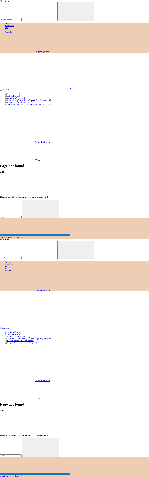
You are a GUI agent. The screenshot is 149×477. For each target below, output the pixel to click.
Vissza (38, 160)
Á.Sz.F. (7, 30)
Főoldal (7, 24)
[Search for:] (11, 217)
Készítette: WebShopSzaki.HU (11, 237)
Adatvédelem (9, 26)
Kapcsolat (8, 32)
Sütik (6, 28)
